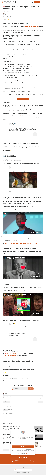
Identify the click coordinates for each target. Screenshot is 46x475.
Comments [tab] (5, 409)
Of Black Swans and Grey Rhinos (11, 426)
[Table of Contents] (1, 237)
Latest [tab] (7, 423)
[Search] (30, 2)
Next (40, 401)
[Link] (1, 23)
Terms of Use (28, 449)
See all (4, 450)
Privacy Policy (31, 450)
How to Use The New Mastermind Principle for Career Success (21, 243)
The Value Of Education (11, 355)
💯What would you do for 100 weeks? (14, 353)
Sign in (42, 2)
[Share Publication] (32, 2)
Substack (17, 472)
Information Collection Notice (23, 450)
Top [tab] (4, 423)
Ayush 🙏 (6, 13)
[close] (34, 431)
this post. (28, 115)
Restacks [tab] (10, 409)
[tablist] (7, 410)
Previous (7, 401)
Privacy (22, 467)
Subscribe (37, 2)
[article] (23, 429)
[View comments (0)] (8, 17)
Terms (25, 467)
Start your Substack (20, 469)
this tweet (19, 115)
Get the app (28, 469)
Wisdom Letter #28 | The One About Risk (11, 428)
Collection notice (30, 467)
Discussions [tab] (11, 423)
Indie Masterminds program (31, 26)
